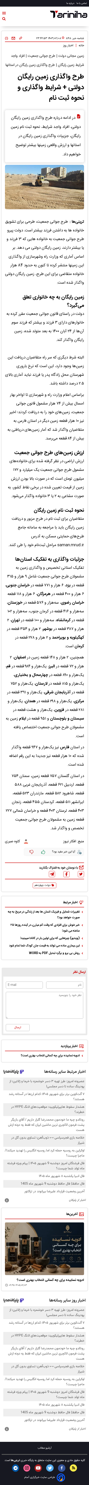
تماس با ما (82, 3)
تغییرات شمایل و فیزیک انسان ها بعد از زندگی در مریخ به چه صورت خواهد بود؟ (44, 914)
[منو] (4, 14)
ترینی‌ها (15, 1460)
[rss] (73, 1468)
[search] (4, 19)
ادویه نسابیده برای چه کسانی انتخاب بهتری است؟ (50, 1055)
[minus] (31, 852)
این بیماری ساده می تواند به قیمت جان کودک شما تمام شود (44, 945)
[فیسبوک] (66, 874)
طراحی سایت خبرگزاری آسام (39, 1477)
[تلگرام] (52, 874)
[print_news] (6, 38)
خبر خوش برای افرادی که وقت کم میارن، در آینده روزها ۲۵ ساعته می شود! (45, 928)
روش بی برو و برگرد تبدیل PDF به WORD (54, 953)
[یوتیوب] (38, 1468)
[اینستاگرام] (26, 1468)
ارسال (17, 1027)
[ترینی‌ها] (68, 14)
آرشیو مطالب (45, 1448)
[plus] (43, 852)
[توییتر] (81, 874)
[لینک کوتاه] (21, 38)
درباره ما (70, 3)
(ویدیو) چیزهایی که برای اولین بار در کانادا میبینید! (50, 938)
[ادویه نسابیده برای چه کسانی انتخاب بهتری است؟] (44, 1248)
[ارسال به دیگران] (13, 38)
